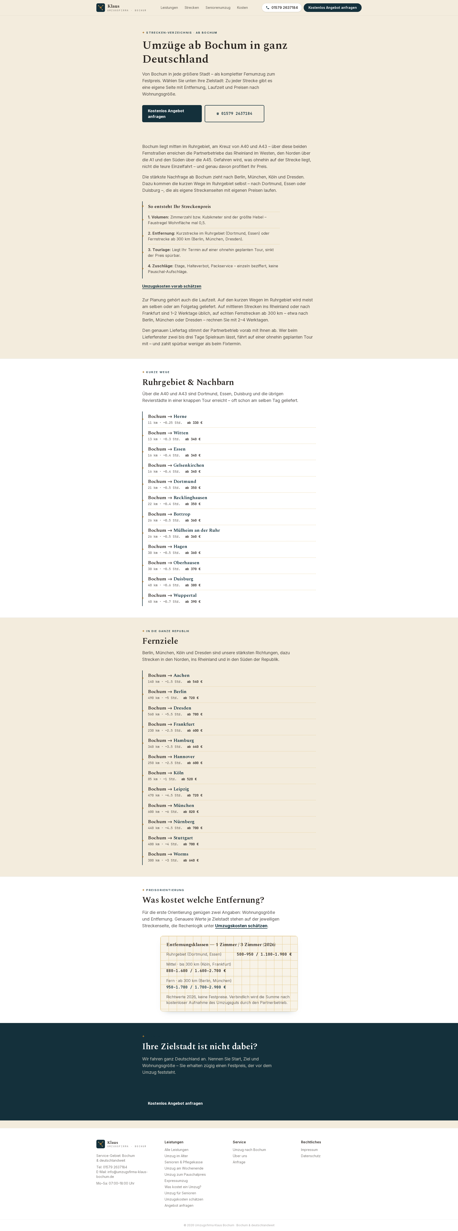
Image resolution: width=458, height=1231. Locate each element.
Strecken (192, 7)
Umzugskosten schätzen (241, 925)
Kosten (242, 7)
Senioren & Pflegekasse (184, 1162)
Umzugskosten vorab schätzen (171, 286)
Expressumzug (176, 1181)
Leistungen (169, 7)
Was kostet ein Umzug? (183, 1187)
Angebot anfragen (179, 1205)
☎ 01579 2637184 (234, 113)
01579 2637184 (284, 7)
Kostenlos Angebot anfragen (166, 113)
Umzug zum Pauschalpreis (185, 1174)
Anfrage (239, 1162)
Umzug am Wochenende (184, 1168)
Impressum (309, 1150)
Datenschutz (311, 1156)
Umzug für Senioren (180, 1193)
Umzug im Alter (176, 1156)
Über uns (240, 1156)
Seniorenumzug (218, 7)
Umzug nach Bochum (249, 1150)
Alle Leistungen (176, 1150)
